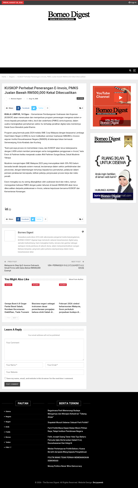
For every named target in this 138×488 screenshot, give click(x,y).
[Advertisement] (69, 42)
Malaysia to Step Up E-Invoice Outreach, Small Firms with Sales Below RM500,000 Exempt (22, 268)
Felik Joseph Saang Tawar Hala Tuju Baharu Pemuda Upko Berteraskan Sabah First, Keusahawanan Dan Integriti (67, 440)
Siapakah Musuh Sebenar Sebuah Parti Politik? (68, 422)
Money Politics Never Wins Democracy (65, 466)
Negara (80, 98)
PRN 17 (8, 447)
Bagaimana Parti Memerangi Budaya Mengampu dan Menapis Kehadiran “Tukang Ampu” (67, 413)
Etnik (7, 427)
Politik (8, 432)
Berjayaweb (98, 482)
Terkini (8, 442)
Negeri (8, 422)
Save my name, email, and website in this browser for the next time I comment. (40, 378)
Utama (8, 411)
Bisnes (8, 437)
